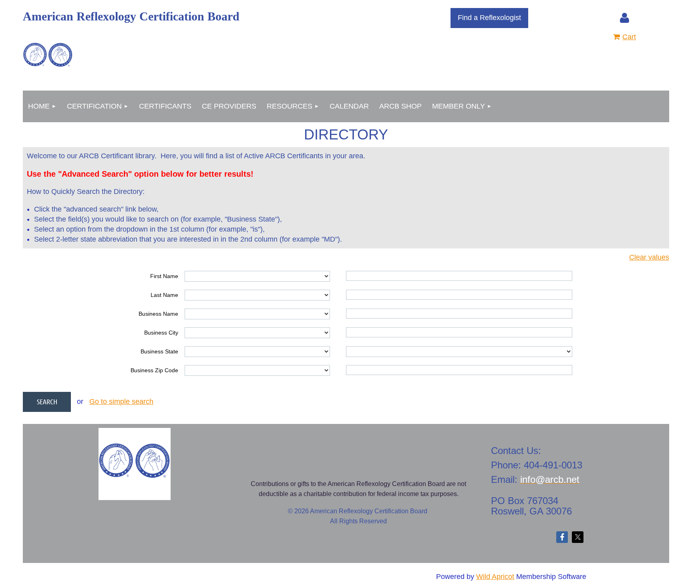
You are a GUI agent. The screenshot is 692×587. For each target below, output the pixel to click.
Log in (624, 18)
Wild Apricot (495, 577)
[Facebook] (562, 537)
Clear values (649, 257)
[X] (577, 537)
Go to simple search (121, 401)
